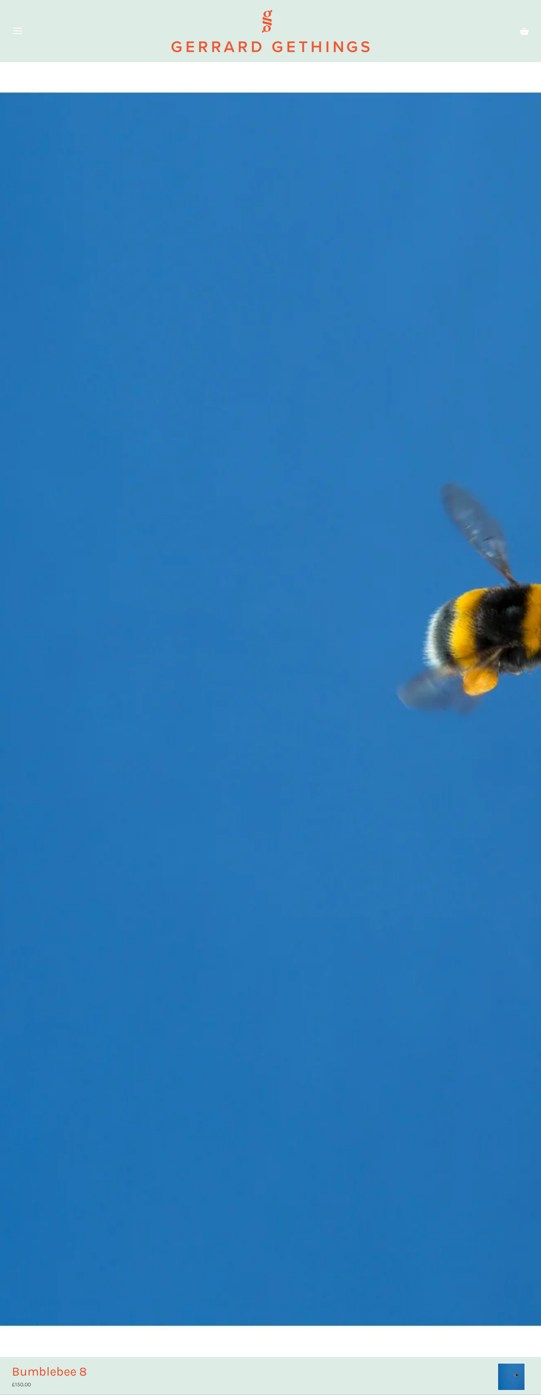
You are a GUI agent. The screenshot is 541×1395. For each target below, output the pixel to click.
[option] (511, 1377)
